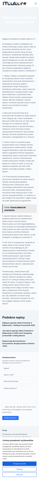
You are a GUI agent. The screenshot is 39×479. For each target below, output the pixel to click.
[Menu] (36, 3)
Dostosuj (19, 469)
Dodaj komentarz (10, 388)
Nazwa (7, 368)
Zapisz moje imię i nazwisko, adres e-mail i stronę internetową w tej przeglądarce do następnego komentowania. (19, 409)
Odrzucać (19, 474)
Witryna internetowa (11, 381)
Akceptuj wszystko (19, 464)
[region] (19, 458)
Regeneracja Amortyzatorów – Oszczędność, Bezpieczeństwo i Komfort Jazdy (18, 343)
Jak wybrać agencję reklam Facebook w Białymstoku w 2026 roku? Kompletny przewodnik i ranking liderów (17, 333)
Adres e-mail (9, 375)
